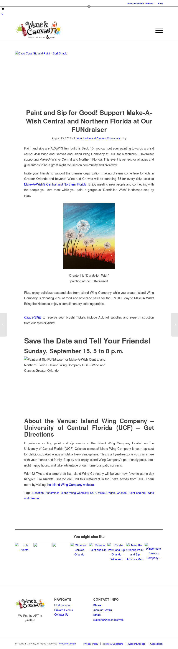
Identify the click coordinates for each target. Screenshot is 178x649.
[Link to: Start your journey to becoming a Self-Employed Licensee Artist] (61, 551)
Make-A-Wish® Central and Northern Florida (55, 184)
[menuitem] (140, 3)
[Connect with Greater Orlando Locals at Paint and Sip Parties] (3, 325)
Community (113, 138)
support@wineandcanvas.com (111, 619)
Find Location (62, 605)
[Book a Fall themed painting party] (174, 325)
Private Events (63, 610)
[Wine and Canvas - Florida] (38, 30)
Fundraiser (52, 493)
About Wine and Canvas (91, 138)
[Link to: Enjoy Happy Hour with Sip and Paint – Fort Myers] (42, 551)
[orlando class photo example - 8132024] (89, 77)
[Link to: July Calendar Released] (24, 551)
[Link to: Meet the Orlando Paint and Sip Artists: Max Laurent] (135, 551)
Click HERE (32, 317)
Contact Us (61, 614)
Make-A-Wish (106, 493)
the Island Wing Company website (70, 484)
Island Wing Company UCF (78, 493)
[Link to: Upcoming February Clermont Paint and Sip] (98, 551)
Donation (38, 493)
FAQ (160, 3)
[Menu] (157, 30)
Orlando (122, 493)
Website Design (67, 643)
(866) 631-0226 (102, 610)
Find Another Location (140, 3)
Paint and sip (137, 493)
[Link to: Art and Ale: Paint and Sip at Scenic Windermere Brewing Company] (153, 551)
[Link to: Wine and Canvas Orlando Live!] (79, 551)
